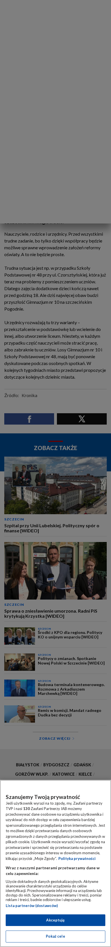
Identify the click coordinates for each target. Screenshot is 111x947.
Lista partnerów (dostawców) (32, 905)
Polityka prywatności (77, 858)
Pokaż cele (55, 936)
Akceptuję (55, 920)
